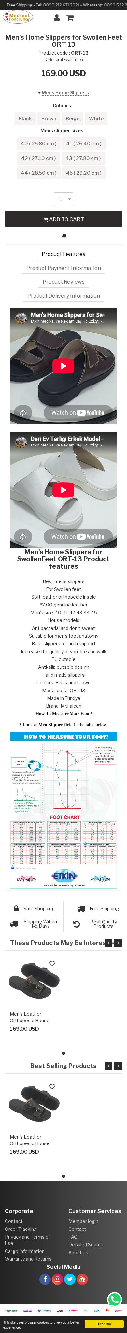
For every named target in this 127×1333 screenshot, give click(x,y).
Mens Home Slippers (65, 92)
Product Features (63, 254)
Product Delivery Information (63, 296)
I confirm (104, 1323)
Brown (48, 119)
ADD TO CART (66, 219)
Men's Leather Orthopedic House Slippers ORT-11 (29, 1020)
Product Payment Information (63, 268)
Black (25, 119)
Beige (72, 119)
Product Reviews (64, 282)
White (96, 119)
